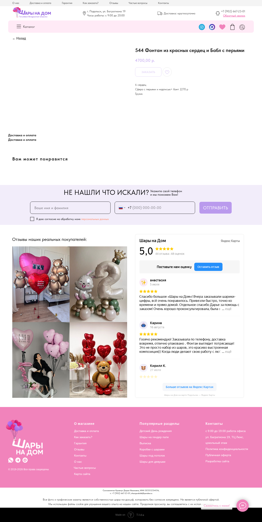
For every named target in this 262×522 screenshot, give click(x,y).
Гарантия (67, 3)
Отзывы (113, 3)
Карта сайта (82, 474)
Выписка (145, 443)
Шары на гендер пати (154, 437)
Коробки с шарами (152, 449)
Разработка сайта (217, 461)
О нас (15, 3)
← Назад (19, 38)
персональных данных (95, 219)
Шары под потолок (152, 455)
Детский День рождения (156, 431)
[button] (234, 15)
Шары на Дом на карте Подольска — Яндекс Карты (189, 395)
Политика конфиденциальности (227, 449)
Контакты (163, 3)
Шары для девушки (152, 461)
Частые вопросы (138, 3)
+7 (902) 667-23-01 (233, 11)
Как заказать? (90, 3)
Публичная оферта (218, 455)
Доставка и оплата (40, 3)
